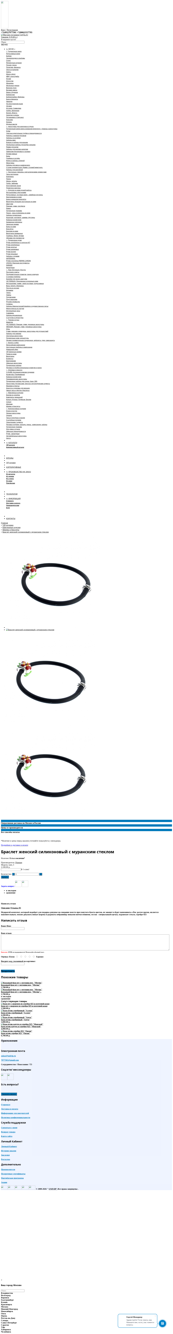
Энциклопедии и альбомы (15, 58)
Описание (5, 908)
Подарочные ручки (15, 240)
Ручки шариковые (12, 249)
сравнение (10, 893)
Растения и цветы (12, 272)
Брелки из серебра (13, 395)
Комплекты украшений (14, 397)
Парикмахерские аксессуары (16, 379)
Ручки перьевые (12, 254)
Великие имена (11, 90)
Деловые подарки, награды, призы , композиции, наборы (26, 424)
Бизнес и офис (13, 343)
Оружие (9, 106)
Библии (9, 56)
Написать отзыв (8, 904)
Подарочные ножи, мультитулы (17, 338)
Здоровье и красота (15, 370)
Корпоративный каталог (15, 447)
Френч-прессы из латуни (15, 308)
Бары (8, 156)
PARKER (9, 265)
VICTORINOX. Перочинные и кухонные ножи (22, 281)
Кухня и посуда (11, 411)
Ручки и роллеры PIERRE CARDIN (18, 261)
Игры (8, 329)
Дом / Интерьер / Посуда (17, 270)
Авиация (9, 101)
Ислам (8, 79)
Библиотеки (10, 95)
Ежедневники (11, 361)
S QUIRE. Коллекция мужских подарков (20, 372)
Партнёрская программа (12, 1178)
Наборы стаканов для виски (16, 136)
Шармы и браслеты (13, 406)
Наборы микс (11, 140)
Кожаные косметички (13, 220)
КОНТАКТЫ (10, 519)
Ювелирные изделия (15, 393)
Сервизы (9, 304)
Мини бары (10, 163)
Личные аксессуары (13, 413)
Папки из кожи (11, 354)
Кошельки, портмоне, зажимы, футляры (20, 217)
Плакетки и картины (13, 188)
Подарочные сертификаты (13, 1174)
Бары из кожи (11, 227)
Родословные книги (13, 54)
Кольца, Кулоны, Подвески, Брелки (18, 399)
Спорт (8, 60)
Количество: (6, 874)
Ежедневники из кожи (14, 197)
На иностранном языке (14, 104)
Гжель (8, 293)
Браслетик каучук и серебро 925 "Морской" (21, 1026)
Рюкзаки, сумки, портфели (15, 206)
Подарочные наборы (13, 365)
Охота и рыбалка (12, 70)
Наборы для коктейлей (14, 170)
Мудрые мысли (11, 124)
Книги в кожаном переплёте (16, 199)
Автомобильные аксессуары (16, 436)
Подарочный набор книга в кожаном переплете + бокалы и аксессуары (31, 129)
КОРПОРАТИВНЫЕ (13, 467)
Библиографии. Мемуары (15, 97)
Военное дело (11, 88)
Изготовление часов (13, 186)
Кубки (8, 131)
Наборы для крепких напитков (17, 149)
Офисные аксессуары (14, 363)
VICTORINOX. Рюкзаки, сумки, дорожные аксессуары (25, 324)
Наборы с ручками (12, 256)
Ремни (8, 208)
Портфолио (10, 483)
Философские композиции (15, 345)
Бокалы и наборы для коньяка (17, 142)
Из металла (10, 474)
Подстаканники (11, 299)
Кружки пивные (11, 154)
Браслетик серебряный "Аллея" (16, 1013)
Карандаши (10, 267)
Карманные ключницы (14, 222)
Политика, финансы (13, 67)
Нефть (8, 72)
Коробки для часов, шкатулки (16, 279)
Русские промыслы (13, 302)
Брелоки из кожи (12, 231)
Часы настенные (12, 174)
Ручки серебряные (13, 245)
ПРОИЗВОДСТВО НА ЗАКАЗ (19, 472)
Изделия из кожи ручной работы (20, 190)
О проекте (10, 501)
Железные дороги (12, 85)
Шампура (9, 322)
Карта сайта (6, 1136)
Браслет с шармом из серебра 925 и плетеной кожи (24, 1006)
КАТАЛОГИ (12, 443)
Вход (3, 30)
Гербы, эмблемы (12, 183)
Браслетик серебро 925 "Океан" (15, 1033)
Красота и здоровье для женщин (18, 388)
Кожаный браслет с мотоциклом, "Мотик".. (21, 992)
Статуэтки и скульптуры (14, 318)
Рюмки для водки (12, 147)
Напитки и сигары (12, 115)
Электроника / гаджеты (14, 422)
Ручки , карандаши (13, 434)
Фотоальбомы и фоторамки (16, 192)
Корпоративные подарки (17, 409)
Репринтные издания (14, 63)
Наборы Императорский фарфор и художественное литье (27, 306)
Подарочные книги (15, 51)
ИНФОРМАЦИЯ (14, 499)
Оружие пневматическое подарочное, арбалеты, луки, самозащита (30, 340)
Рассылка (5, 1159)
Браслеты (9, 229)
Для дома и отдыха (13, 429)
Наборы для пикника (13, 333)
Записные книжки (12, 224)
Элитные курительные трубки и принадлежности (24, 133)
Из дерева (10, 476)
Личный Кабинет (9, 1146)
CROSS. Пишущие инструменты (18, 263)
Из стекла (10, 479)
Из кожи (9, 481)
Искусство (9, 81)
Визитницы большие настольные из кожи (21, 202)
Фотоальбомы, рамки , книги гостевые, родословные (25, 283)
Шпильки (9, 404)
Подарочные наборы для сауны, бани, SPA (21, 381)
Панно (8, 179)
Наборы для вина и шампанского (18, 165)
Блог (8, 508)
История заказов (8, 1151)
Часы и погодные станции (15, 418)
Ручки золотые (11, 247)
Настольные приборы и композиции (19, 347)
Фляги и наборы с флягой (15, 161)
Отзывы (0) (15, 908)
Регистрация (12, 30)
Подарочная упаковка (14, 211)
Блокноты (9, 359)
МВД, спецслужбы (12, 76)
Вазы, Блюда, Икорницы (15, 286)
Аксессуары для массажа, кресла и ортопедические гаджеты (28, 384)
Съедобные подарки (13, 420)
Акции (4, 1182)
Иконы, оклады (11, 181)
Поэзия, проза (11, 65)
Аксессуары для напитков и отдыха (21, 126)
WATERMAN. (10, 258)
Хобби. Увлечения (12, 110)
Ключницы (10, 176)
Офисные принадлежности (16, 431)
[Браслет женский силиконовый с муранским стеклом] (55, 627)
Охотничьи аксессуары (14, 336)
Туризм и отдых (13, 320)
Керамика (9, 290)
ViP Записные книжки (14, 352)
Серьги (8, 402)
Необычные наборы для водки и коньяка (20, 145)
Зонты (8, 438)
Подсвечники (11, 297)
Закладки (5, 1155)
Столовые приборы (13, 277)
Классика (9, 120)
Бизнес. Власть (11, 113)
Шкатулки (9, 204)
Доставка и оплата (13, 503)
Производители (8, 1169)
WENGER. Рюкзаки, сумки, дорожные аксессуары (24, 327)
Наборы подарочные (13, 215)
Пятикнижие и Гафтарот (15, 117)
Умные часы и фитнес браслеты (18, 390)
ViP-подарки (11, 463)
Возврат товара (8, 1132)
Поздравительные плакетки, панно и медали (22, 274)
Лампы (8, 295)
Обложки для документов (15, 238)
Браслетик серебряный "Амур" (15, 1020)
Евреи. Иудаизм (12, 92)
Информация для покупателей (15, 1113)
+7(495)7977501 (9, 32)
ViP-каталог (10, 445)
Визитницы (10, 356)
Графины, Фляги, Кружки (15, 236)
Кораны (9, 122)
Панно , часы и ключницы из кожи (18, 213)
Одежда (9, 415)
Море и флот (11, 74)
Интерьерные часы (13, 311)
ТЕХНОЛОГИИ (11, 494)
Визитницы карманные (14, 233)
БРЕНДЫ (9, 458)
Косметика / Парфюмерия (15, 374)
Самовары (10, 313)
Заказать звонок (9, 1094)
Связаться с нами (9, 1128)
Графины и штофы (13, 158)
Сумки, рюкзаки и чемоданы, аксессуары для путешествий (27, 331)
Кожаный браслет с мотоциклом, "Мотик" (20, 985)
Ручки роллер (11, 252)
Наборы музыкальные (14, 315)
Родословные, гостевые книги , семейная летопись (24, 195)
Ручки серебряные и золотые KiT (18, 242)
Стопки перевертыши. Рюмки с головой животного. (24, 167)
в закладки (11, 890)
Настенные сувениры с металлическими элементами (27, 172)
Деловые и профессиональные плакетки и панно (24, 368)
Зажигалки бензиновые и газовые (18, 151)
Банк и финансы (12, 99)
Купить (5, 877)
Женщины (10, 83)
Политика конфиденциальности (15, 1117)
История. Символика (13, 108)
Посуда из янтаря (12, 288)
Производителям (12, 505)
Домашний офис (12, 349)
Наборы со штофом (13, 138)
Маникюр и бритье (13, 386)
